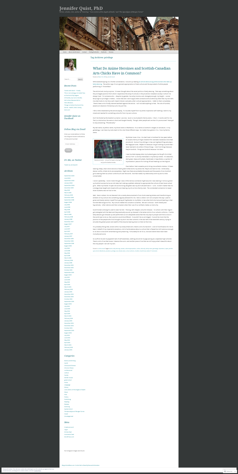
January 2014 (68, 321)
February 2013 (68, 347)
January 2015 (68, 292)
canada (122, 248)
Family (66, 375)
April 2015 (67, 284)
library (66, 387)
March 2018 (67, 214)
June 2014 (67, 309)
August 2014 (68, 304)
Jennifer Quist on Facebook (72, 117)
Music (66, 392)
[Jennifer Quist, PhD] (119, 33)
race (117, 251)
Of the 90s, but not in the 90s (73, 98)
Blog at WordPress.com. (68, 465)
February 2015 (68, 289)
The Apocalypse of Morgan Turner (74, 411)
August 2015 (68, 275)
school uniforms (130, 251)
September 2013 (69, 330)
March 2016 (67, 258)
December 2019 (69, 188)
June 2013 (67, 338)
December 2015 (69, 265)
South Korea (143, 251)
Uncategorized (68, 416)
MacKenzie (102, 251)
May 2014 (67, 311)
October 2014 (68, 299)
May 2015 (67, 282)
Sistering (67, 406)
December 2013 (69, 323)
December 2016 (69, 238)
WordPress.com (69, 437)
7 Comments (154, 251)
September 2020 (69, 185)
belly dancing (116, 248)
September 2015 (69, 272)
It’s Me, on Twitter (73, 160)
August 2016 (68, 246)
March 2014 (67, 316)
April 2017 (67, 231)
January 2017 (68, 236)
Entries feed (67, 432)
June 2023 (67, 178)
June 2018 (67, 207)
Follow (68, 150)
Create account (69, 427)
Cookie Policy (37, 470)
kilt (97, 251)
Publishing (67, 399)
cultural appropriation (130, 248)
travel (66, 414)
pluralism (108, 251)
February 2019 (68, 195)
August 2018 (68, 202)
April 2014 (67, 313)
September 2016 (69, 243)
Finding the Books (94, 52)
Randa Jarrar (122, 251)
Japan (166, 248)
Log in (66, 429)
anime (111, 248)
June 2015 (67, 280)
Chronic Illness (69, 368)
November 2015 (69, 267)
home (66, 382)
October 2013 (68, 328)
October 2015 (68, 270)
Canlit (66, 363)
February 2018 (68, 217)
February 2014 (68, 318)
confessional (101, 248)
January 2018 (68, 219)
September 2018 (69, 200)
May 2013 (67, 340)
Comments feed (69, 434)
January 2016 (68, 263)
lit (98, 251)
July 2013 (67, 335)
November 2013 (69, 325)
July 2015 (67, 277)
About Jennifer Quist (74, 52)
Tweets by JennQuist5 (70, 165)
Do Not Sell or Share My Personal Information (87, 465)
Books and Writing (69, 360)
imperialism (162, 248)
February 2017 (68, 234)
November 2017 (69, 221)
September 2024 (69, 176)
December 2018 (69, 197)
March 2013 (67, 345)
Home (64, 52)
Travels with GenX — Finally (72, 90)
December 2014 (69, 294)
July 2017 (67, 226)
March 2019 (67, 192)
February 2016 (68, 260)
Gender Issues (68, 377)
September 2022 (69, 180)
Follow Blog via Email (74, 129)
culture (138, 248)
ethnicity (143, 248)
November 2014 (69, 296)
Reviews (111, 52)
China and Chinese (70, 365)
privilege (113, 251)
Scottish (137, 251)
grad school (68, 380)
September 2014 (69, 301)
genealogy (155, 248)
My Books (104, 52)
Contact (84, 52)
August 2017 (68, 224)
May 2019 (67, 190)
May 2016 (67, 253)
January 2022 (68, 183)
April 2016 (67, 255)
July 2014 (67, 306)
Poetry (66, 397)
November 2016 (69, 241)
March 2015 (67, 287)
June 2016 (67, 251)
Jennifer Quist (111, 77)
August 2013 (68, 333)
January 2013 (68, 350)
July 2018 (67, 205)
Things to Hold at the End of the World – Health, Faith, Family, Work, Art (73, 107)
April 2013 (67, 342)
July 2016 (67, 248)
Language (67, 385)
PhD (65, 394)
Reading (66, 402)
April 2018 (67, 212)
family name (149, 248)
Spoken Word (68, 409)
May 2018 (67, 209)
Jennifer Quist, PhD (81, 8)
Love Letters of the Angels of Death (74, 390)
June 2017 (67, 229)
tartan (148, 251)
